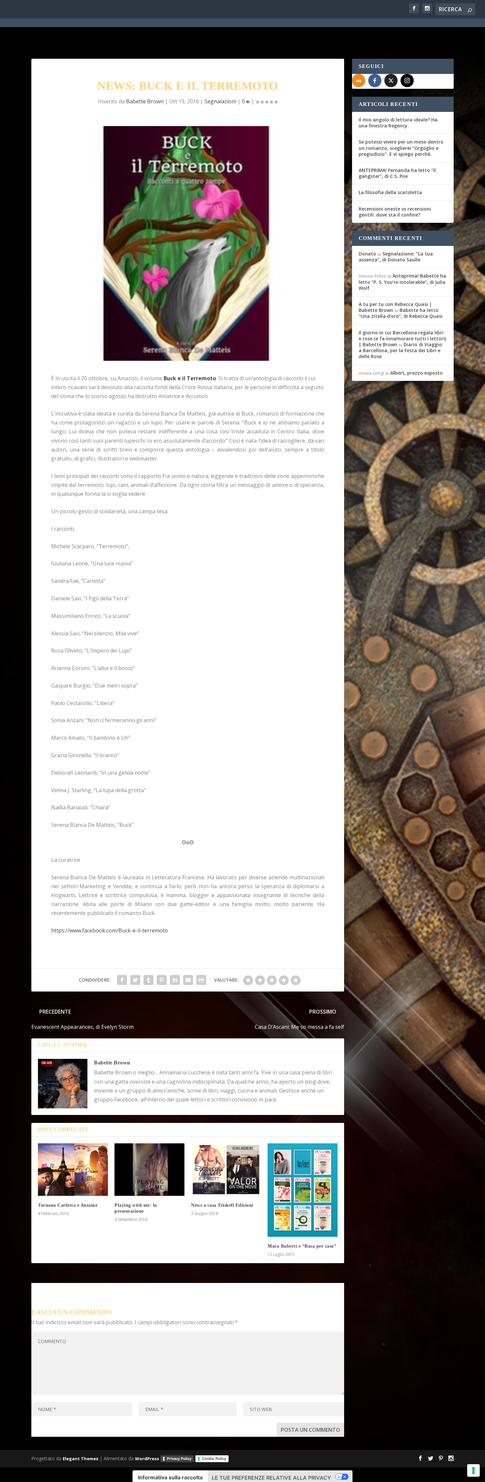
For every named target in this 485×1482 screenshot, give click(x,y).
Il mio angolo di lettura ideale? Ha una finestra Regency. (398, 123)
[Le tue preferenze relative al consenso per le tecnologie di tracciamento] (473, 1470)
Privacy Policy (179, 1458)
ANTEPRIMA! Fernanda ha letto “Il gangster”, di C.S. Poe (397, 173)
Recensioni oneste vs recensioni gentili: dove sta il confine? (395, 212)
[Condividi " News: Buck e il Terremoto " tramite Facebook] (122, 980)
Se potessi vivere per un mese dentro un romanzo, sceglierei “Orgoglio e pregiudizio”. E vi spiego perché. (401, 148)
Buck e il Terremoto (190, 378)
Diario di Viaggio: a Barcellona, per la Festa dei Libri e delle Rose (401, 350)
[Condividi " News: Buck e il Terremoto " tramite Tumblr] (148, 980)
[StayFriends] (358, 80)
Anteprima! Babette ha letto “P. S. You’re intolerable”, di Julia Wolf (402, 282)
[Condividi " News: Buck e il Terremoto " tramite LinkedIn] (174, 980)
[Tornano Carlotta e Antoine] (73, 1169)
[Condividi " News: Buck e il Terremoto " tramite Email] (188, 980)
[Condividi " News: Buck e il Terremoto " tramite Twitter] (135, 980)
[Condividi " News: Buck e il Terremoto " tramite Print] (201, 980)
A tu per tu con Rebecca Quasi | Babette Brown (395, 307)
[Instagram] (407, 80)
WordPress (147, 1458)
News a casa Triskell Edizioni (222, 1205)
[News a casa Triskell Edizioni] (226, 1169)
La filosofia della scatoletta (390, 192)
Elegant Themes (80, 1458)
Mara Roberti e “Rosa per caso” (302, 1246)
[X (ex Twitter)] (391, 80)
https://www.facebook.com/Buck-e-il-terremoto (109, 930)
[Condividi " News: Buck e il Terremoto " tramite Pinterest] (161, 980)
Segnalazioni (220, 101)
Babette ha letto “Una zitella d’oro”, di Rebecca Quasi (400, 313)
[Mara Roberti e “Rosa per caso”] (303, 1190)
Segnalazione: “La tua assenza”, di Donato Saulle (396, 257)
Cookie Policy (214, 1458)
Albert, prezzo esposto (416, 373)
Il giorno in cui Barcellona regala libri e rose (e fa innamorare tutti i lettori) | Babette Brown (402, 338)
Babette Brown (145, 101)
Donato (367, 254)
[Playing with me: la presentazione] (149, 1169)
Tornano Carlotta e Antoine (67, 1205)
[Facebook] (374, 80)
